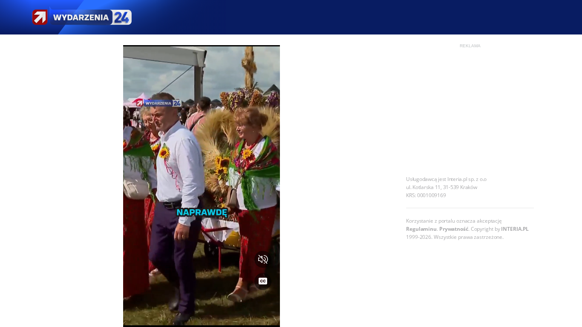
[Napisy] (262, 281)
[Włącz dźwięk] (262, 259)
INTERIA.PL (515, 228)
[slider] (202, 315)
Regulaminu (421, 228)
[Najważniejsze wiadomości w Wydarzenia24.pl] (81, 17)
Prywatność (453, 228)
